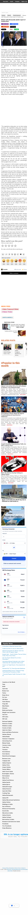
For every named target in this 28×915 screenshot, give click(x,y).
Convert (14, 558)
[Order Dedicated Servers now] (13, 525)
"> (19, 29)
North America (16, 15)
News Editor (5, 26)
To (3, 550)
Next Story (20, 327)
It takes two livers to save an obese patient (12, 648)
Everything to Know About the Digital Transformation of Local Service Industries (12, 415)
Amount (4, 533)
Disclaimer (11, 868)
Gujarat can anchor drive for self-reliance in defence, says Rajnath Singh (13, 386)
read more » (23, 394)
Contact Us (23, 868)
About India (5, 1)
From (3, 540)
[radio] (2, 246)
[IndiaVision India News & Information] (14, 7)
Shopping (17, 1)
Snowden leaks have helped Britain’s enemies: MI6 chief (18, 325)
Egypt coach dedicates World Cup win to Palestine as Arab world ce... (14, 500)
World (9, 15)
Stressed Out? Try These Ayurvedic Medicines (13, 668)
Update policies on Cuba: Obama (11, 331)
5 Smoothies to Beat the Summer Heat (11, 646)
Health (11, 1)
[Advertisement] (14, 110)
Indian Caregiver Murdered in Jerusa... (18, 353)
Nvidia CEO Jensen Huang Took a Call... (7, 352)
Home (3, 15)
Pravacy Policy (5, 868)
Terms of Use (17, 868)
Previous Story (9, 322)
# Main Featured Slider (10, 309)
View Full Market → (22, 632)
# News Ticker (7, 312)
